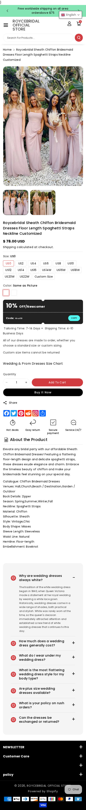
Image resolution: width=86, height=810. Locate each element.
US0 (8, 263)
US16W (61, 270)
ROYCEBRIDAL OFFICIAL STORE (49, 786)
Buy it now (43, 392)
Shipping (9, 247)
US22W (25, 277)
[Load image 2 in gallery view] (42, 202)
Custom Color (14, 293)
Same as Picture (6, 293)
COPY (74, 318)
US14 (21, 270)
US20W (10, 277)
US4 (33, 263)
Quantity (9, 374)
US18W (75, 270)
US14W (47, 270)
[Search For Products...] (79, 38)
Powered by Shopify (43, 791)
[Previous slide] (7, 10)
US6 (46, 263)
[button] (5, 25)
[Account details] (69, 23)
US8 (58, 263)
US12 (8, 270)
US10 (71, 263)
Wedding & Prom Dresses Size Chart (33, 363)
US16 (33, 270)
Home (7, 50)
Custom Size (44, 277)
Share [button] (13, 403)
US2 (21, 263)
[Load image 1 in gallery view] (15, 202)
